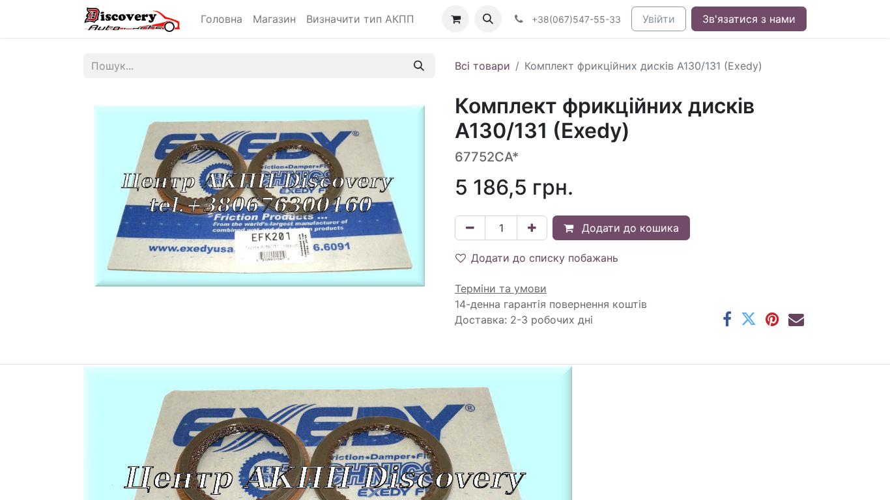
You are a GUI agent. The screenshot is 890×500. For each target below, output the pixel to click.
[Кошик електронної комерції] (455, 19)
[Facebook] (727, 319)
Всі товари (482, 65)
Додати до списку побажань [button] (544, 257)
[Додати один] (532, 227)
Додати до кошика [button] (629, 227)
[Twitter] (748, 319)
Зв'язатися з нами (749, 18)
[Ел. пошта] (796, 319)
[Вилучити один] (470, 227)
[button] (488, 19)
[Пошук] (419, 65)
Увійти (658, 18)
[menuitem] (221, 19)
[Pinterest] (772, 319)
